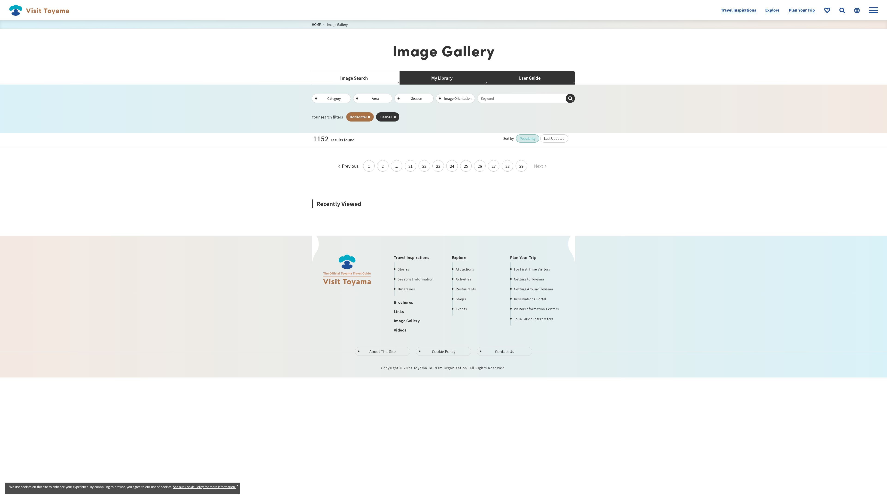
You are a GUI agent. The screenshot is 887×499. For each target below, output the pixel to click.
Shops (461, 299)
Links (399, 311)
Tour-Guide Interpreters (533, 318)
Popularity (527, 138)
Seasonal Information (416, 279)
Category (334, 98)
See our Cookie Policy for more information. (204, 487)
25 (466, 166)
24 (452, 166)
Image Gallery (337, 24)
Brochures (403, 302)
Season (416, 98)
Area (375, 98)
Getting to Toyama (529, 279)
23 (438, 166)
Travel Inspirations (738, 10)
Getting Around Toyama (533, 289)
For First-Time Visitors (532, 269)
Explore (772, 10)
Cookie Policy (443, 351)
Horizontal (358, 117)
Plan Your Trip (802, 10)
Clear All (386, 117)
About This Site (382, 351)
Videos (400, 330)
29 (521, 166)
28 (507, 166)
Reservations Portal (530, 299)
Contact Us (504, 351)
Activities (463, 279)
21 (410, 166)
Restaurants (466, 289)
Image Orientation (458, 98)
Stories (403, 269)
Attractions (465, 269)
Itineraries (406, 289)
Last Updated (554, 138)
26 (480, 166)
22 (424, 166)
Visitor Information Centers (536, 309)
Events (461, 309)
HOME (316, 24)
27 (494, 166)
